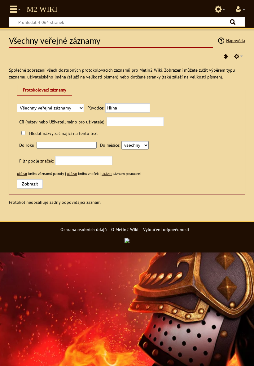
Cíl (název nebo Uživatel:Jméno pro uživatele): (62, 122)
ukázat (22, 173)
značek (46, 161)
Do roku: (27, 145)
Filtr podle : (36, 161)
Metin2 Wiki (42, 9)
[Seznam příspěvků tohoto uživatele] (226, 56)
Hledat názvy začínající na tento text (63, 133)
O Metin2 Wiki (124, 229)
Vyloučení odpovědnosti (166, 229)
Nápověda (235, 40)
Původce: (95, 108)
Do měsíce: (110, 145)
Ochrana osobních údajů (83, 229)
